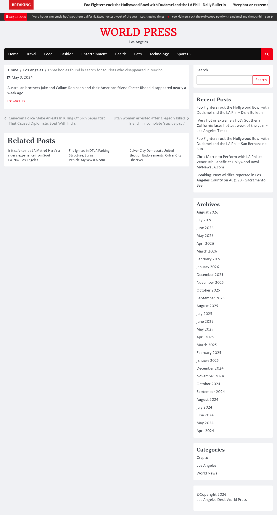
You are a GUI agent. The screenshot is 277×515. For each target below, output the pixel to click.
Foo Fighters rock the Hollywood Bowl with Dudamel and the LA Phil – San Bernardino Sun (232, 144)
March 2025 (206, 345)
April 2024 (205, 431)
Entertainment (94, 54)
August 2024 (207, 399)
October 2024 (208, 384)
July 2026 (204, 220)
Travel (31, 54)
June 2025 (204, 321)
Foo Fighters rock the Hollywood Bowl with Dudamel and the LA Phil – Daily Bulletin (146, 5)
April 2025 (205, 337)
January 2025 (207, 360)
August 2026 (207, 212)
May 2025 (204, 329)
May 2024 (205, 423)
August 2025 (207, 306)
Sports (182, 54)
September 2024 (210, 392)
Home (13, 54)
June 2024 (205, 415)
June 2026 (205, 228)
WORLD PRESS (138, 32)
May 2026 (205, 235)
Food (48, 54)
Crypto (202, 457)
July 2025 (204, 313)
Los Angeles (16, 101)
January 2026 (207, 267)
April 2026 (205, 243)
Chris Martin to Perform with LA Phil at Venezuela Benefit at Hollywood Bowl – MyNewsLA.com (229, 162)
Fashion (67, 54)
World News (206, 473)
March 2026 (206, 251)
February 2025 (208, 352)
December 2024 (210, 368)
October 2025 (208, 290)
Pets (138, 54)
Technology (159, 54)
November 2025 (210, 282)
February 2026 (208, 259)
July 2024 (204, 407)
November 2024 (210, 376)
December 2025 (209, 274)
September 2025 (210, 298)
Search (202, 70)
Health (120, 54)
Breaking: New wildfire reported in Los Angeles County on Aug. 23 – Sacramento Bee (231, 180)
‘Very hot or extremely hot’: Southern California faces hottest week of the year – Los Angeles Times (92, 17)
